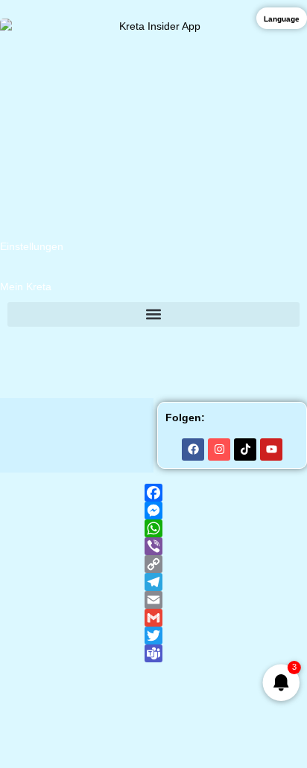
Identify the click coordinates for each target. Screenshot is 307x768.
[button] (153, 314)
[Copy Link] (153, 564)
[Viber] (153, 546)
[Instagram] (219, 449)
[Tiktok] (245, 449)
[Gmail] (153, 618)
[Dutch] (143, 341)
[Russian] (279, 341)
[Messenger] (153, 510)
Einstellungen (31, 246)
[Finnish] (182, 341)
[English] (66, 341)
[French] (85, 341)
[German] (27, 341)
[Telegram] (153, 582)
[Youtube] (271, 449)
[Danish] (162, 341)
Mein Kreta (25, 286)
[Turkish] (298, 341)
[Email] (153, 600)
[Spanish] (124, 341)
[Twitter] (153, 635)
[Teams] (153, 653)
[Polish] (240, 341)
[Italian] (104, 341)
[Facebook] (193, 449)
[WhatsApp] (153, 528)
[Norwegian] (221, 341)
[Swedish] (201, 341)
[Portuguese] (259, 341)
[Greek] (46, 341)
